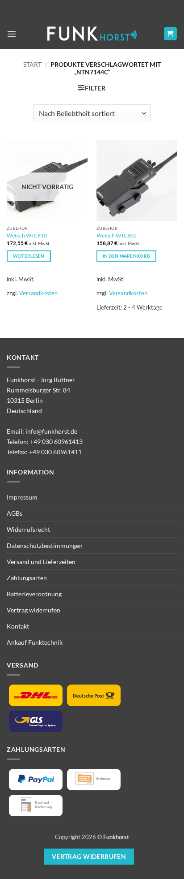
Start (32, 64)
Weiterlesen (29, 256)
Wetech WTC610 (27, 235)
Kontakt (18, 626)
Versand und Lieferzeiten (41, 561)
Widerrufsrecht (28, 529)
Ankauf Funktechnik (35, 642)
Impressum (22, 497)
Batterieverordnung (34, 594)
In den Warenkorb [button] (127, 256)
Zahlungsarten (27, 578)
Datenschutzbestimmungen (45, 545)
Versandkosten (38, 293)
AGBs (14, 513)
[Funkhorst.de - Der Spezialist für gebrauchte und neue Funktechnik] (92, 34)
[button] (12, 33)
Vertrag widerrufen (33, 610)
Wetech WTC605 (116, 235)
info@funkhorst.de (51, 431)
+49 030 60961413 (56, 441)
